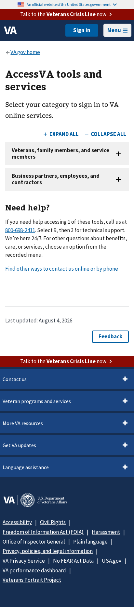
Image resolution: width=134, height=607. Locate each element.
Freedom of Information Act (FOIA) (43, 531)
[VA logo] (10, 30)
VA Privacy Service (24, 560)
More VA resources (23, 423)
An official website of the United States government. (69, 4)
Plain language (90, 541)
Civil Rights (53, 522)
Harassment (106, 531)
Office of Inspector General (34, 541)
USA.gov (111, 560)
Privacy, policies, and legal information (48, 551)
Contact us (15, 379)
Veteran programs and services (37, 401)
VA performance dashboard (34, 570)
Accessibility (17, 522)
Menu (114, 30)
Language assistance (26, 467)
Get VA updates (19, 445)
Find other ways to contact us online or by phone (61, 268)
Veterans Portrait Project (32, 579)
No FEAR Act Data (73, 560)
